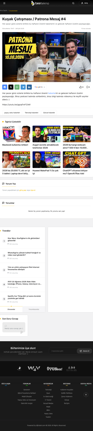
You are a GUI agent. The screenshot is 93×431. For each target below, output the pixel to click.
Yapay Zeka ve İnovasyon (27, 400)
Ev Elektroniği (48, 396)
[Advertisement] (70, 243)
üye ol (33, 190)
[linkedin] (29, 87)
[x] (10, 87)
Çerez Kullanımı (66, 396)
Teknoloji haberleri (31, 113)
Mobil (48, 407)
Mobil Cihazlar (27, 396)
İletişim (67, 403)
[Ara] (74, 3)
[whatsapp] (17, 87)
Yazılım (48, 417)
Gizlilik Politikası (66, 393)
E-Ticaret (48, 400)
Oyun (48, 393)
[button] (81, 87)
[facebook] (4, 87)
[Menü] (4, 3)
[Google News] (39, 87)
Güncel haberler (49, 113)
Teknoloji (48, 390)
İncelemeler (13, 11)
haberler (52, 93)
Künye (67, 400)
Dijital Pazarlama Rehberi (27, 393)
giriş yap (22, 190)
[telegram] (23, 87)
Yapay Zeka (48, 413)
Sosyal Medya (48, 403)
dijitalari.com (40, 425)
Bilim (48, 410)
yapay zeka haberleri (12, 113)
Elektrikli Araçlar (27, 403)
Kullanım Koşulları (67, 390)
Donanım (27, 390)
